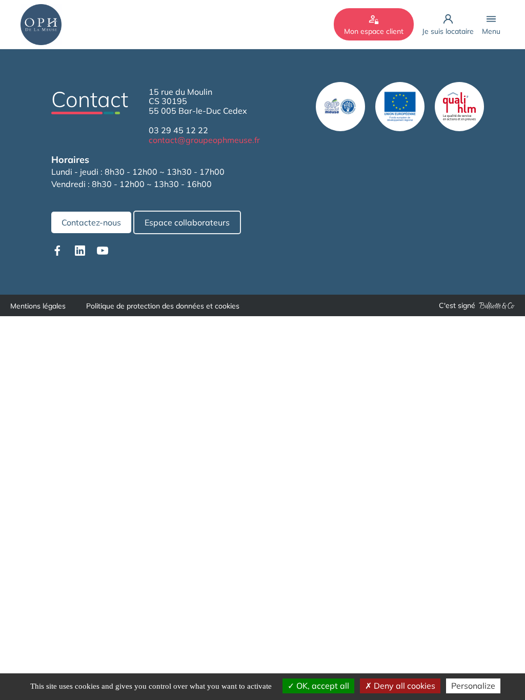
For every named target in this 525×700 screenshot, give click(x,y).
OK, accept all (321, 686)
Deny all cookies (403, 686)
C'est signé (457, 305)
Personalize (473, 686)
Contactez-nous (91, 222)
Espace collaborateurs (187, 222)
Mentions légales (38, 306)
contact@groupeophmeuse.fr (204, 140)
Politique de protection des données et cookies (162, 306)
